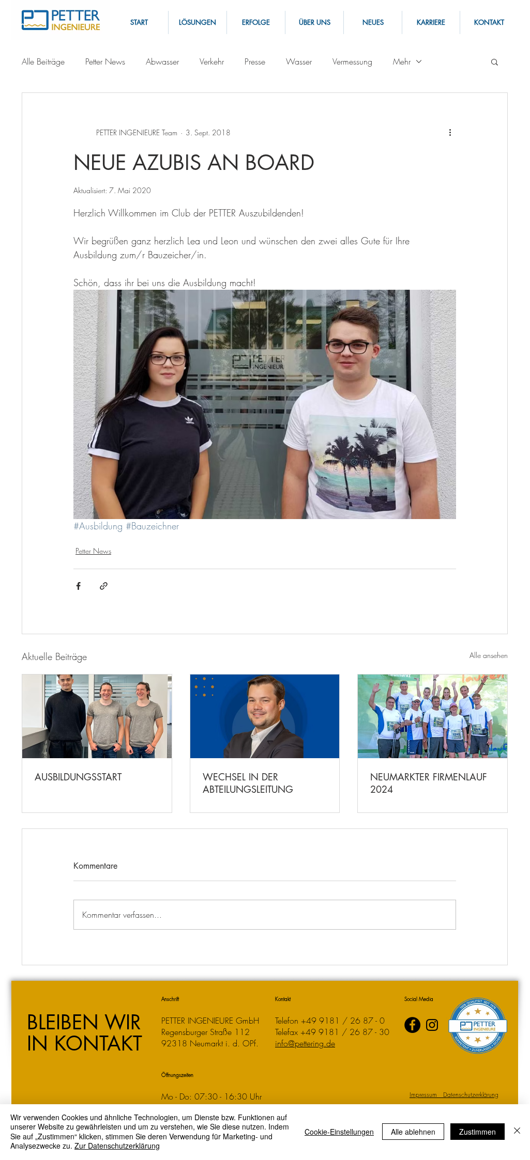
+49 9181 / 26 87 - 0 (343, 1020)
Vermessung (352, 61)
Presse (255, 61)
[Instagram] (432, 1025)
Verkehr (212, 61)
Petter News (105, 61)
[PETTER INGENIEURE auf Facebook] (412, 1025)
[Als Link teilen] (104, 586)
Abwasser (162, 61)
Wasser (299, 61)
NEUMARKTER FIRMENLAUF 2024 (428, 783)
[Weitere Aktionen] (450, 132)
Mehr (402, 61)
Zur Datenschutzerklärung (117, 1145)
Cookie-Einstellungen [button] (339, 1131)
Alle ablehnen (413, 1131)
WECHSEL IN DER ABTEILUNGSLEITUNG (248, 783)
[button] (489, 22)
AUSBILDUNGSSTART (78, 777)
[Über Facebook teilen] (78, 586)
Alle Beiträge (43, 61)
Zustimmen (477, 1131)
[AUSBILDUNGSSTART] (97, 716)
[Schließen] (517, 1131)
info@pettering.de (305, 1043)
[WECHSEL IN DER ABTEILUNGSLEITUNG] (265, 716)
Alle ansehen (489, 655)
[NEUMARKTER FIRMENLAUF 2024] (432, 716)
